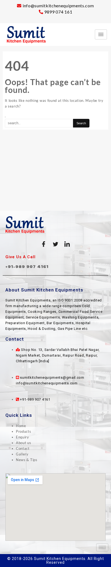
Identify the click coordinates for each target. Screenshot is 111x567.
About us (23, 443)
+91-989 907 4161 (26, 266)
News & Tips (26, 460)
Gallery (22, 454)
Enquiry (22, 437)
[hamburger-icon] (101, 34)
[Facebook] (44, 244)
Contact (23, 448)
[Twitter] (55, 244)
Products (23, 431)
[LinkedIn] (67, 244)
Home (21, 426)
